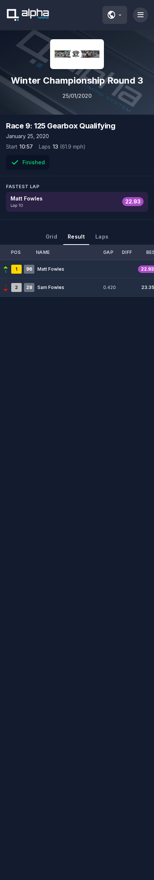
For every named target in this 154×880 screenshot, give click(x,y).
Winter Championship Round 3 (77, 80)
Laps (101, 236)
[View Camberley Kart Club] (77, 54)
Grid (51, 236)
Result (76, 236)
